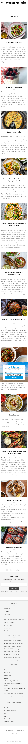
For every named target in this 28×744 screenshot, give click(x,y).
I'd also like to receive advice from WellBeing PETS (14, 375)
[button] (14, 367)
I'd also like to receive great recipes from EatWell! (14, 374)
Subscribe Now (14, 377)
